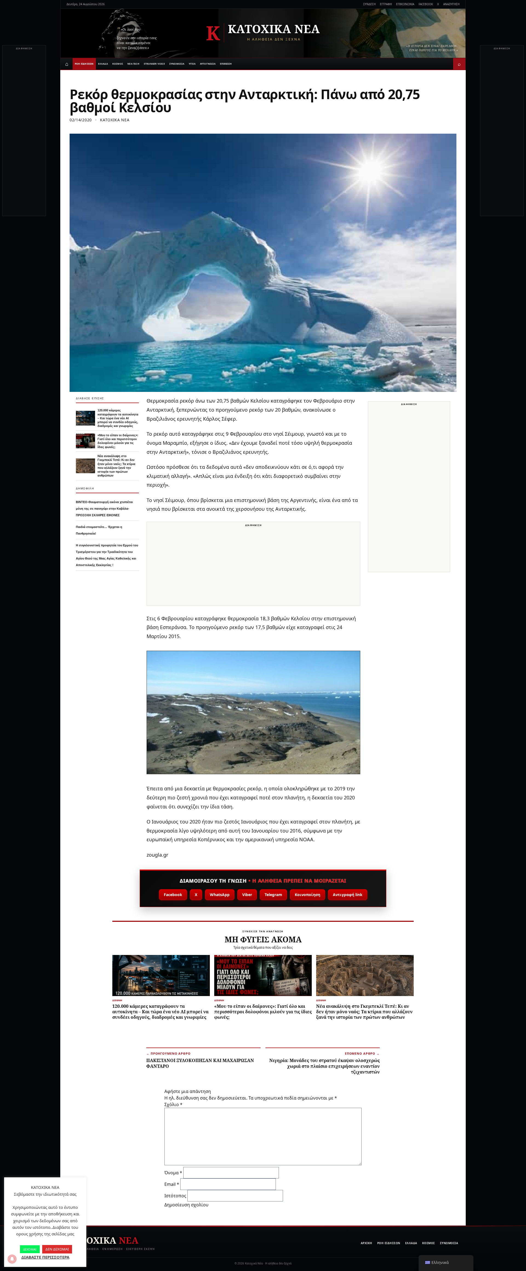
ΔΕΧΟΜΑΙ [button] (29, 1249)
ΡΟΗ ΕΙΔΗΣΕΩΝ (84, 63)
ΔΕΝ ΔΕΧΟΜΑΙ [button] (57, 1249)
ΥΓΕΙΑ (192, 63)
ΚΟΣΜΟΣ (117, 63)
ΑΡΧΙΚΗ (366, 1243)
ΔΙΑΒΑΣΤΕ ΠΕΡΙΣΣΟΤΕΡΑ (45, 1257)
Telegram (273, 894)
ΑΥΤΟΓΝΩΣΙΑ (208, 63)
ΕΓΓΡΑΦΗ (386, 4)
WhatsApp (220, 894)
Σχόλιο (173, 1104)
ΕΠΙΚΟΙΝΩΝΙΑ (405, 4)
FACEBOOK (426, 4)
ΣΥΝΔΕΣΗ (369, 4)
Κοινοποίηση (307, 894)
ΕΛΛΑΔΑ (103, 63)
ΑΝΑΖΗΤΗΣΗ (451, 4)
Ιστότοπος (175, 1196)
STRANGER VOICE (154, 63)
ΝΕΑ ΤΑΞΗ (133, 63)
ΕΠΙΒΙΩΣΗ (226, 63)
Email (171, 1184)
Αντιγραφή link (347, 894)
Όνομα (173, 1173)
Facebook (173, 894)
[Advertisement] (24, 133)
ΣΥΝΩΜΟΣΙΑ (176, 63)
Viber (247, 894)
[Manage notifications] (12, 1259)
